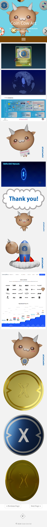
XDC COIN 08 (9, 93)
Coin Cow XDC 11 (11, 366)
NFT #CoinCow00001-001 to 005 (18, 67)
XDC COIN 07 (9, 185)
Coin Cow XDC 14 (11, 231)
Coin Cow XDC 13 (11, 269)
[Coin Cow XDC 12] (23, 300)
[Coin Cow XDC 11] (23, 349)
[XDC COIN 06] (23, 390)
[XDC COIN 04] (23, 480)
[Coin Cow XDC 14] (23, 210)
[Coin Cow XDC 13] (23, 252)
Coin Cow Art (23, 23)
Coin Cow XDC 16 (11, 120)
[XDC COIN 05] (23, 435)
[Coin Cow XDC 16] (23, 108)
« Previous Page (13, 506)
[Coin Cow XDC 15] (23, 141)
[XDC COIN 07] (23, 174)
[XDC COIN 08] (23, 82)
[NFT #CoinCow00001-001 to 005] (23, 56)
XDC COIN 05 (9, 456)
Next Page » (36, 506)
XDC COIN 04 (9, 501)
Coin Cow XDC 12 (11, 328)
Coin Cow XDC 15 (11, 159)
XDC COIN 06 (9, 411)
